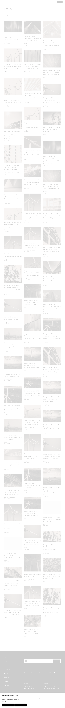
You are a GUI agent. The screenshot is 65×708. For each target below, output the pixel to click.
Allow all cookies (8, 705)
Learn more (4, 701)
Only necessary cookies (20, 705)
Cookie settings (33, 705)
